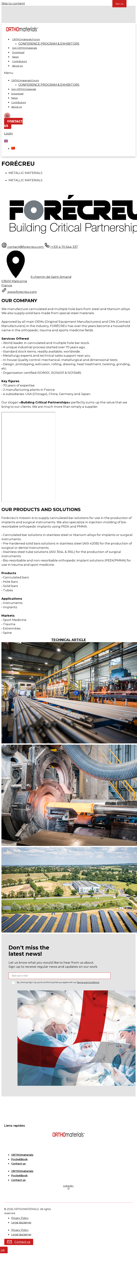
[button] (65, 73)
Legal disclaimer (21, 1222)
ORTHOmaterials (22, 1154)
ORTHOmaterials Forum (26, 39)
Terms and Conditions (88, 982)
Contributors (19, 61)
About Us (17, 65)
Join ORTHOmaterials (24, 47)
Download (18, 52)
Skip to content (13, 3)
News (15, 56)
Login (8, 133)
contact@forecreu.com (25, 247)
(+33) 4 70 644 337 (64, 247)
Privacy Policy (20, 1218)
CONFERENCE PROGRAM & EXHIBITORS (48, 43)
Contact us (18, 1163)
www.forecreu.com (22, 292)
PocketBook (19, 1159)
